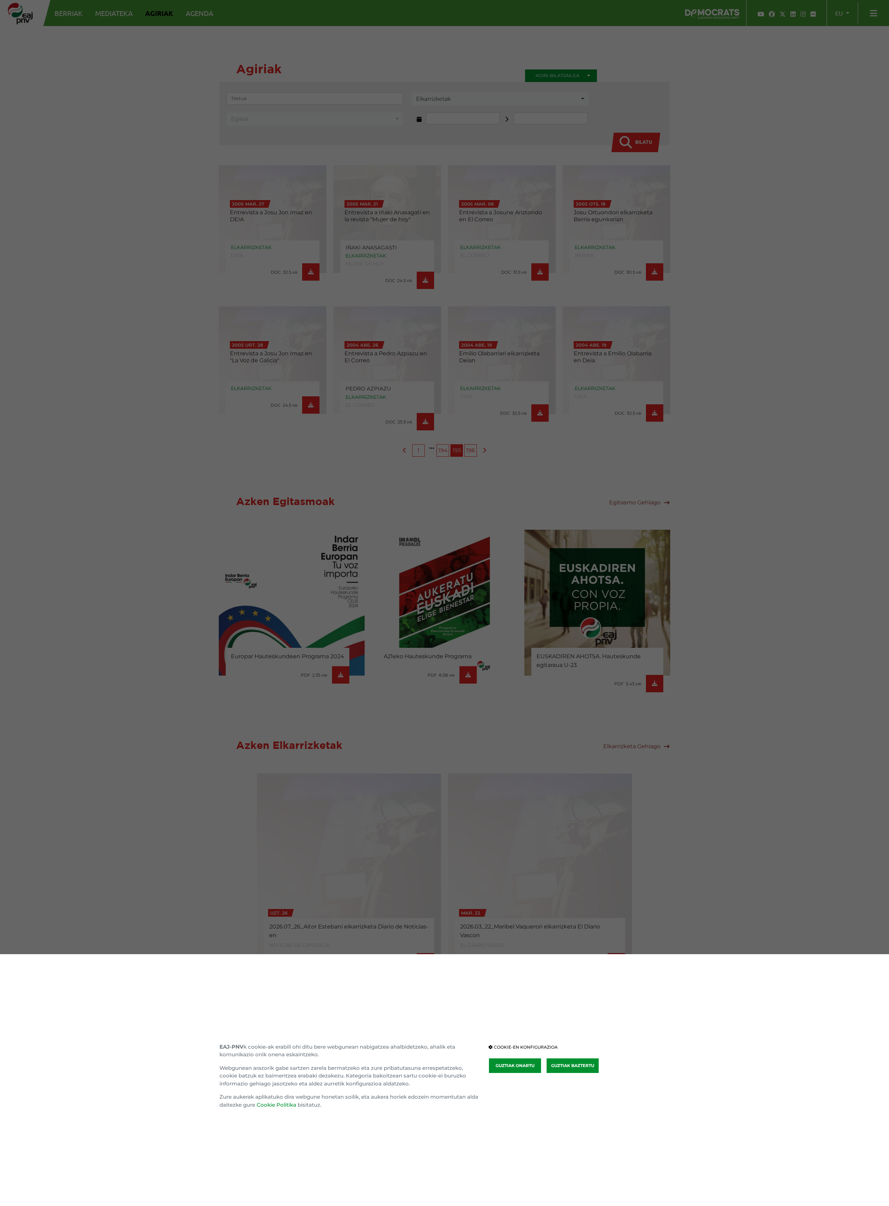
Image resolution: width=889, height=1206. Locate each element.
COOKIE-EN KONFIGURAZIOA (525, 1047)
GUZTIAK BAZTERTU (572, 1065)
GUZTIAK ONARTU (515, 1065)
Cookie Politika (276, 1104)
